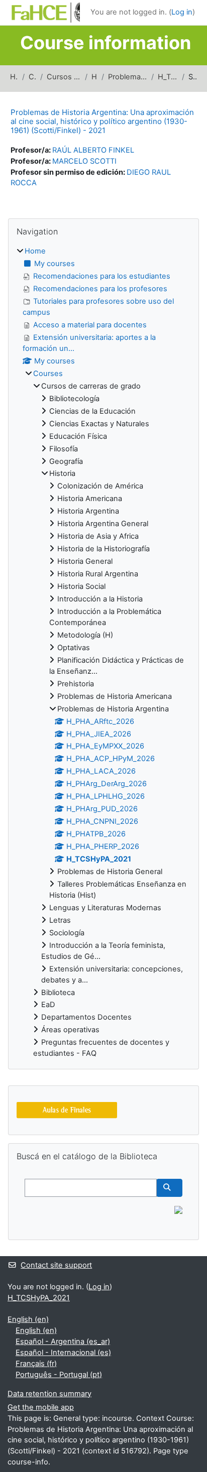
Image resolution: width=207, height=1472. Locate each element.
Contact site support (56, 1265)
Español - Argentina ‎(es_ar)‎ (63, 1341)
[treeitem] (103, 652)
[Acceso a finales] (67, 1110)
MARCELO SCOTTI (84, 161)
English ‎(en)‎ (28, 1319)
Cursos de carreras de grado (64, 76)
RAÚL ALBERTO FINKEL (93, 150)
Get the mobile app (41, 1407)
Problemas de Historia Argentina (127, 76)
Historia (94, 76)
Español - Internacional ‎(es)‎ (63, 1352)
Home (14, 76)
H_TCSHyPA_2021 (168, 76)
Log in (181, 12)
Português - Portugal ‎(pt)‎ (59, 1374)
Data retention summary (49, 1393)
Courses (32, 76)
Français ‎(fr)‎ (36, 1363)
